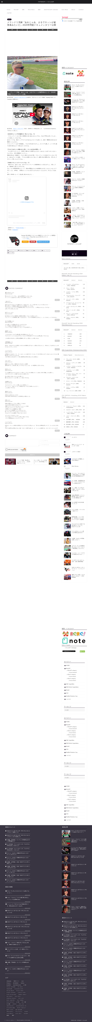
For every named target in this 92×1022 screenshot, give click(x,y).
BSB (39, 9)
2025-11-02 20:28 (8, 322)
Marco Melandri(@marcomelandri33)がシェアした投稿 (26, 222)
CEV (67, 693)
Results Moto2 (72, 676)
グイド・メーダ (20, 998)
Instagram (15, 229)
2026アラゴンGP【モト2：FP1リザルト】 (17, 933)
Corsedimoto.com (22, 250)
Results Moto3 (72, 680)
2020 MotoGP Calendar (51, 9)
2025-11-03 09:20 (8, 332)
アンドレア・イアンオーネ (11, 992)
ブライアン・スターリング (21, 1007)
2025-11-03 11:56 (8, 382)
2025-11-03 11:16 (8, 370)
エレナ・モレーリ (9, 996)
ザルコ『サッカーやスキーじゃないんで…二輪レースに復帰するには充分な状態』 (18, 956)
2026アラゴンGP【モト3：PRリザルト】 (17, 921)
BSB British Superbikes (72, 687)
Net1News (22, 983)
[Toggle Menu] (2, 2)
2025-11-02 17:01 (8, 302)
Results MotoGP (73, 672)
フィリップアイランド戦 (10, 1007)
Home (8, 9)
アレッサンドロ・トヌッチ (18, 988)
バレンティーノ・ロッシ (13, 250)
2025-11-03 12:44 (8, 392)
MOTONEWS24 (15, 983)
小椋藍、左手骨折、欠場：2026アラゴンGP (17, 862)
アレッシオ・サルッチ (10, 990)
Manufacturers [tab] (79, 355)
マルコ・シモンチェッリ (20, 97)
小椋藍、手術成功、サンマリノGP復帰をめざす (18, 839)
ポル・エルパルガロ (19, 1009)
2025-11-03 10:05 (8, 343)
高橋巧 (13, 1015)
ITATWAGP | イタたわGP (46, 2)
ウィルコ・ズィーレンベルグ (11, 994)
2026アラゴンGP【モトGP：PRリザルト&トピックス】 (18, 911)
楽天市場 (33, 241)
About (73, 9)
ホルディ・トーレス (10, 1009)
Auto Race (65, 9)
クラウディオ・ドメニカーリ (11, 998)
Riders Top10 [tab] (68, 355)
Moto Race (31, 9)
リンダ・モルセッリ (10, 1013)
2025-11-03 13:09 (8, 401)
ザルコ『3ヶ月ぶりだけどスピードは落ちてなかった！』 (18, 891)
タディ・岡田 (24, 1002)
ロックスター (26, 1013)
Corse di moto (20, 227)
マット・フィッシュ (19, 1011)
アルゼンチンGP (9, 988)
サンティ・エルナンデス (10, 1000)
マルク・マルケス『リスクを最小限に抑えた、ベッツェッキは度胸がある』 (18, 898)
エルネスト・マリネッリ (22, 994)
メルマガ (9, 13)
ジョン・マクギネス (20, 1000)
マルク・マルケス (37, 250)
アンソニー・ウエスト (19, 990)
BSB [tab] (78, 263)
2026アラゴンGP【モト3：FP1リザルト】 (17, 937)
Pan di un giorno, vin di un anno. (23, 1020)
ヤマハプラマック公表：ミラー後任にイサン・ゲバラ (18, 950)
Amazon (25, 241)
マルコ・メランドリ (18, 128)
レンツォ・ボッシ (18, 1013)
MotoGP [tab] (66, 263)
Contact (81, 9)
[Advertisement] (32, 44)
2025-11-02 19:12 (8, 313)
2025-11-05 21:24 (8, 423)
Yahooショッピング (43, 241)
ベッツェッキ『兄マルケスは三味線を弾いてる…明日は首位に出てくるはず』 (18, 905)
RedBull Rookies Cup (71, 696)
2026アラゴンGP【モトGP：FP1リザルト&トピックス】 (18, 927)
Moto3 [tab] (80, 280)
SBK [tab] (73, 263)
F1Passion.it (9, 983)
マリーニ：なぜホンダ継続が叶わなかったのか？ (18, 969)
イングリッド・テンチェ (22, 992)
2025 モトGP (29, 250)
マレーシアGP (11, 252)
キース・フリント (18, 996)
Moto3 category (72, 678)
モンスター (26, 1011)
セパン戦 (17, 1002)
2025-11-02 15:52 (8, 293)
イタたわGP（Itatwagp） (71, 647)
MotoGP (16, 9)
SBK (23, 9)
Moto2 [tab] (73, 280)
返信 (58, 299)
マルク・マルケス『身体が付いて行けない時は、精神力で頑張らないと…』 (18, 943)
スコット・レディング (10, 1002)
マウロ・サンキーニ (10, 1011)
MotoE (67, 690)
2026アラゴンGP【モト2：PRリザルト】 (17, 917)
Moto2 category (72, 674)
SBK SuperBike (70, 684)
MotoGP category (72, 670)
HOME (68, 665)
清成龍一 (8, 1015)
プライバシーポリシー (10, 1020)
